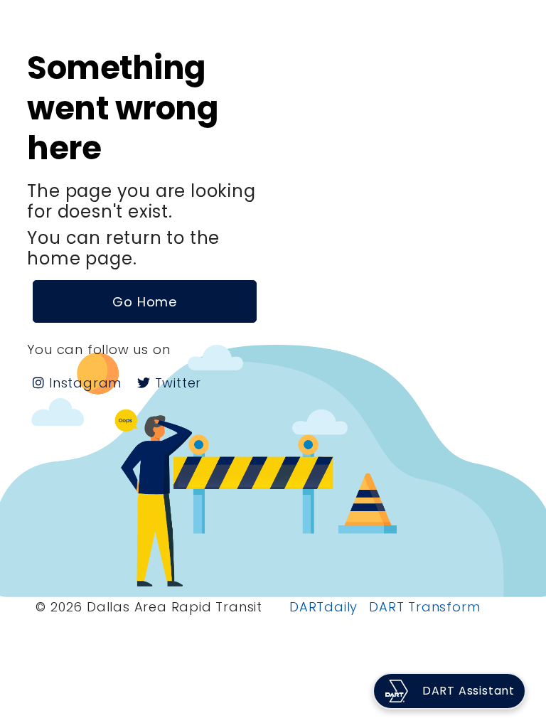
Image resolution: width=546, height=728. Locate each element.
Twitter (176, 383)
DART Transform (424, 607)
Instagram (83, 383)
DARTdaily (323, 607)
